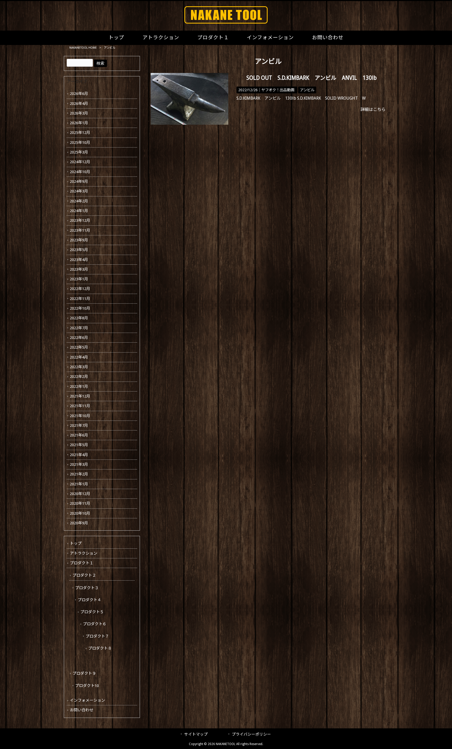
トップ (76, 543)
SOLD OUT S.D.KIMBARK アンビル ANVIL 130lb (311, 78)
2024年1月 (79, 210)
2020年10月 (80, 513)
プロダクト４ (89, 600)
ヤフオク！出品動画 (277, 90)
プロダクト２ (84, 575)
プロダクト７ (97, 636)
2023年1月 (79, 279)
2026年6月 (79, 93)
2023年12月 (80, 220)
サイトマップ (196, 734)
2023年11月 (80, 230)
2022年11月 (80, 298)
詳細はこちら (373, 109)
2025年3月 (79, 152)
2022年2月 (79, 376)
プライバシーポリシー (251, 734)
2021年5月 (79, 444)
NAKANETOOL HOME (83, 47)
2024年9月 (79, 181)
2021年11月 (80, 406)
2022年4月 (79, 357)
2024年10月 (80, 171)
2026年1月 (79, 123)
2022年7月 (79, 328)
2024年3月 (79, 191)
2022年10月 (80, 308)
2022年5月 (79, 347)
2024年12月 (80, 162)
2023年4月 (79, 259)
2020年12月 (80, 493)
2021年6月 (79, 435)
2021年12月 (80, 396)
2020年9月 (79, 523)
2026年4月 (79, 103)
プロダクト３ (87, 588)
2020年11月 (80, 503)
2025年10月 (80, 142)
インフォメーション (87, 700)
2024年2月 (79, 201)
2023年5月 (79, 249)
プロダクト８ (100, 648)
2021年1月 (79, 484)
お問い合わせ (81, 710)
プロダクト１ (81, 563)
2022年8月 (79, 318)
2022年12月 (80, 288)
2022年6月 (79, 337)
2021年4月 (79, 454)
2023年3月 (79, 269)
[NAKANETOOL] (226, 22)
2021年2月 (79, 474)
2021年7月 (79, 425)
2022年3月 (79, 367)
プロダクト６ (94, 624)
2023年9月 (79, 240)
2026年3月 (79, 113)
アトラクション (83, 553)
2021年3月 (79, 464)
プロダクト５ (92, 612)
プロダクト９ (84, 673)
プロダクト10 (87, 685)
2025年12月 (80, 132)
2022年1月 (79, 386)
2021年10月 (80, 415)
